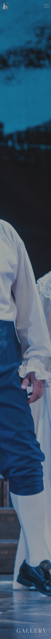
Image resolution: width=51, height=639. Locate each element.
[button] (47, 6)
